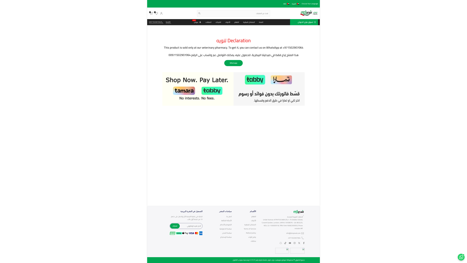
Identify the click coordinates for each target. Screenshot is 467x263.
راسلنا (167, 22)
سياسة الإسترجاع (226, 237)
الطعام (253, 216)
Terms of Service (250, 228)
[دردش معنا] (461, 257)
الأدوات (253, 220)
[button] (291, 3)
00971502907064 (155, 22)
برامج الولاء (252, 237)
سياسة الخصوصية (226, 228)
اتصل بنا (229, 216)
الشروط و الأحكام (226, 224)
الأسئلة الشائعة (226, 220)
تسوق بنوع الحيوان (305, 22)
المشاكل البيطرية (250, 224)
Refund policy (251, 233)
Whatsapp (233, 63)
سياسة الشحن (227, 233)
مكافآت (253, 241)
